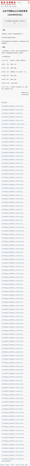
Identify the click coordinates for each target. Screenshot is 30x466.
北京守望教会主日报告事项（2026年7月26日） (13, 120)
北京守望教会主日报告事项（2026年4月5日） (13, 177)
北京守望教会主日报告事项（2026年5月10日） (13, 159)
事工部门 (13, 464)
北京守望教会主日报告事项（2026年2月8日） (13, 206)
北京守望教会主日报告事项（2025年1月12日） (13, 405)
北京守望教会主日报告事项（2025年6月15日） (13, 327)
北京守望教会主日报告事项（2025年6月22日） (13, 323)
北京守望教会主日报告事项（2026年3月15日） (13, 188)
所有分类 (14, 6)
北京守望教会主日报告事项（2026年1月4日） (13, 220)
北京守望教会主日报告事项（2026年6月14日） (13, 138)
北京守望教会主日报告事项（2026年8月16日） (13, 109)
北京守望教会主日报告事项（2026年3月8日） (13, 191)
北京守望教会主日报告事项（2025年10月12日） (13, 266)
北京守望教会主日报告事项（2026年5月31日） (13, 149)
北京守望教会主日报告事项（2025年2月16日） (13, 387)
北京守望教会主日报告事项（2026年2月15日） (13, 202)
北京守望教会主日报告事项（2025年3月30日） (13, 366)
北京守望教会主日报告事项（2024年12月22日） (13, 416)
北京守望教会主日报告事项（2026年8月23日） (13, 106)
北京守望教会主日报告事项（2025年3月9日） (13, 377)
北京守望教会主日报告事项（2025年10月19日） (13, 263)
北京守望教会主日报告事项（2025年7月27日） (13, 305)
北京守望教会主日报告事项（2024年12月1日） (13, 426)
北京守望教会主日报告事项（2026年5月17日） (13, 156)
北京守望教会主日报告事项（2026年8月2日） (13, 116)
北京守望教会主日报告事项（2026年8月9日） (13, 113)
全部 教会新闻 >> (7, 461)
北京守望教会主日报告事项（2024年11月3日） (13, 441)
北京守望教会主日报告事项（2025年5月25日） (13, 337)
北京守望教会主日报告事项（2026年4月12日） (13, 173)
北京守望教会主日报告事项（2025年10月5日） (13, 270)
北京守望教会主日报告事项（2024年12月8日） (13, 423)
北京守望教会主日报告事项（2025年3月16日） (13, 373)
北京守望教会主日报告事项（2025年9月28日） (13, 273)
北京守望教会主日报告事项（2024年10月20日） (13, 444)
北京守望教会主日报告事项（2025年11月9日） (13, 252)
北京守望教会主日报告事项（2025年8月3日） (13, 302)
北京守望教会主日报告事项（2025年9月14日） (13, 280)
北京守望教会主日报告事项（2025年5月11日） (13, 344)
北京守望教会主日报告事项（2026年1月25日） (13, 213)
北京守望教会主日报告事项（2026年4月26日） (13, 166)
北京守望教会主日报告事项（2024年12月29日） (13, 412)
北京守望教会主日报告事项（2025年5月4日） (13, 348)
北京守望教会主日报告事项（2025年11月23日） (13, 245)
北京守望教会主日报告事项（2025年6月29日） (13, 320)
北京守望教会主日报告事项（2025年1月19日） (13, 401)
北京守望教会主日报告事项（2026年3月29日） (13, 181)
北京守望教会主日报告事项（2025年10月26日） (13, 259)
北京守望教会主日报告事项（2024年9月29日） (13, 458)
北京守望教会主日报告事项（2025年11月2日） (13, 255)
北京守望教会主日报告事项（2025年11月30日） (13, 241)
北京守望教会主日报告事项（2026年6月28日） (13, 134)
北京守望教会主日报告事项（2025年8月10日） (13, 298)
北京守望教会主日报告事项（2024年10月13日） (13, 451)
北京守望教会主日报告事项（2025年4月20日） (13, 355)
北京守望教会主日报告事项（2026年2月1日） (13, 209)
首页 (2, 6)
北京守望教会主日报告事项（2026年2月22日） (13, 198)
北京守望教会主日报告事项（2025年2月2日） (13, 394)
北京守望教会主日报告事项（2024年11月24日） (13, 430)
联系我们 (2, 464)
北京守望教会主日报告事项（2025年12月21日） (13, 230)
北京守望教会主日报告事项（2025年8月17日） (13, 295)
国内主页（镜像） (24, 464)
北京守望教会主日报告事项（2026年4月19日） (13, 170)
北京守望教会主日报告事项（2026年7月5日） (13, 131)
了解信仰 (6, 6)
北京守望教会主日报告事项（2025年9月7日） (13, 284)
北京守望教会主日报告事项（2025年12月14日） (13, 234)
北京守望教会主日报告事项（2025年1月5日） (13, 409)
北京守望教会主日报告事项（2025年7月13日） (13, 312)
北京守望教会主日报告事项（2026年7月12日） (13, 127)
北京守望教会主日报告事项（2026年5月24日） (13, 152)
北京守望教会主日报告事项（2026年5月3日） (13, 163)
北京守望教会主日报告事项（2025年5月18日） (13, 341)
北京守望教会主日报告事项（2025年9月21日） (13, 277)
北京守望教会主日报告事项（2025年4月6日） (13, 362)
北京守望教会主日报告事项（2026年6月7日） (13, 145)
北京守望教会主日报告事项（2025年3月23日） (13, 369)
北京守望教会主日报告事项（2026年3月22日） (13, 184)
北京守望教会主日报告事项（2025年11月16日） (13, 248)
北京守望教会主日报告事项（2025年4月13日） (13, 359)
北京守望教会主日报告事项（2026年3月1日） (13, 195)
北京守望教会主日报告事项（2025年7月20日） (13, 309)
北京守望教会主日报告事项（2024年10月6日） (13, 455)
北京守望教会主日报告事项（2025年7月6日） (13, 316)
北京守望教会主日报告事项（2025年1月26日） (13, 398)
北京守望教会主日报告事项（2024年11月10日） (13, 437)
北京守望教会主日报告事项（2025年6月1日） (13, 334)
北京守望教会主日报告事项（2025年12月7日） (13, 238)
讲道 (10, 6)
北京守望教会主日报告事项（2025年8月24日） (13, 291)
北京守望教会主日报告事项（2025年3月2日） (13, 380)
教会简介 (7, 464)
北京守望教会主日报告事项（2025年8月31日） (13, 287)
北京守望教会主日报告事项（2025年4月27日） (13, 352)
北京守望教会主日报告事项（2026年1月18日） (13, 216)
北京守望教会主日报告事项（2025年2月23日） (13, 384)
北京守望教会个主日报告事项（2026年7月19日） (13, 124)
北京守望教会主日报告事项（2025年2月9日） (13, 391)
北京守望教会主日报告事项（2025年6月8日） (13, 330)
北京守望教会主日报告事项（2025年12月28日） (13, 227)
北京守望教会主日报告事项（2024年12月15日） (13, 419)
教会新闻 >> (5, 102)
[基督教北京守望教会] (8, 4)
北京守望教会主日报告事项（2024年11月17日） (13, 434)
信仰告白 (18, 464)
